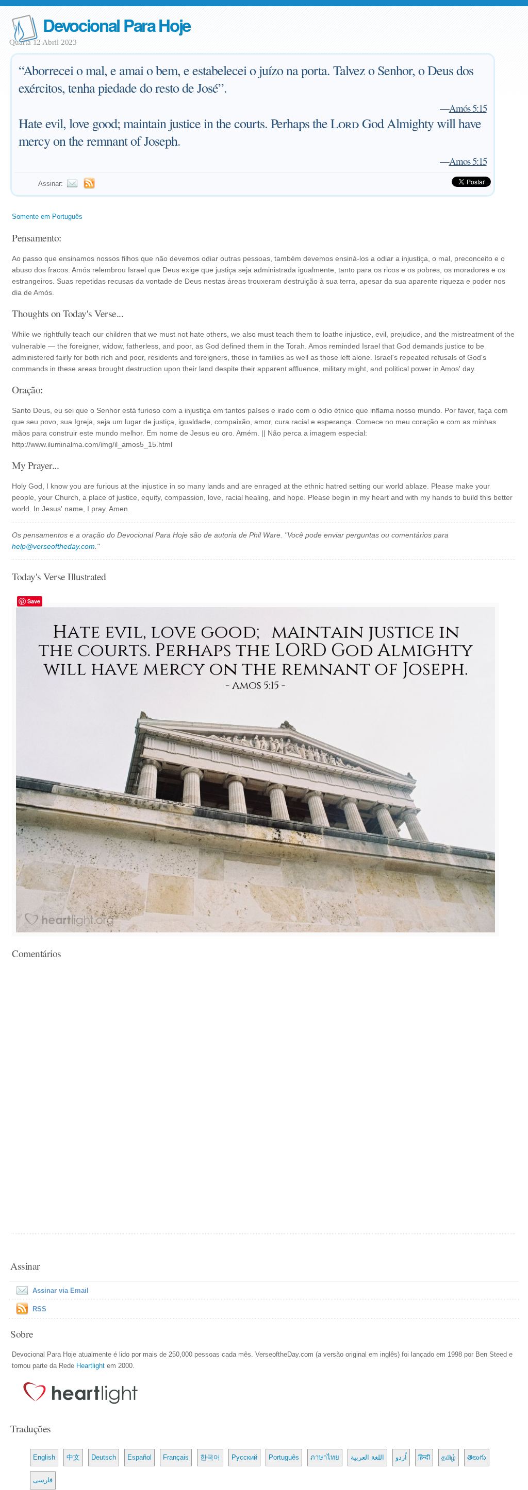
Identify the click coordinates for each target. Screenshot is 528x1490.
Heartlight (90, 1366)
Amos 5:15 (468, 160)
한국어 (210, 1457)
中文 (73, 1457)
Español (139, 1457)
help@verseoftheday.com (53, 546)
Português (284, 1457)
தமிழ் (448, 1457)
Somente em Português (47, 216)
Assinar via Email (60, 1290)
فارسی (43, 1480)
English (44, 1457)
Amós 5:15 (468, 107)
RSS (39, 1309)
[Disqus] (264, 1097)
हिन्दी (424, 1457)
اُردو (401, 1457)
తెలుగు (476, 1457)
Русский (244, 1457)
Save (33, 601)
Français (176, 1457)
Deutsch (103, 1457)
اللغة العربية (367, 1457)
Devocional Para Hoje (116, 25)
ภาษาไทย (324, 1457)
